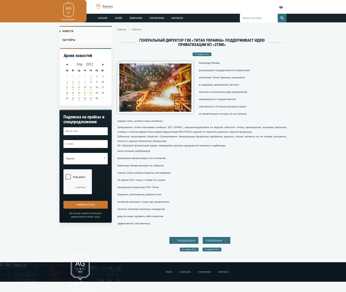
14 (85, 87)
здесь (97, 216)
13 (79, 87)
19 (73, 92)
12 (73, 87)
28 (85, 98)
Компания (136, 18)
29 (91, 98)
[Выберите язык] (283, 7)
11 (67, 87)
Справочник (156, 18)
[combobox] (108, 7)
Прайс (118, 18)
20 (79, 92)
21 (85, 92)
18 (67, 92)
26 (73, 98)
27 (79, 98)
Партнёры (68, 40)
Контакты (177, 18)
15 (91, 87)
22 (90, 92)
